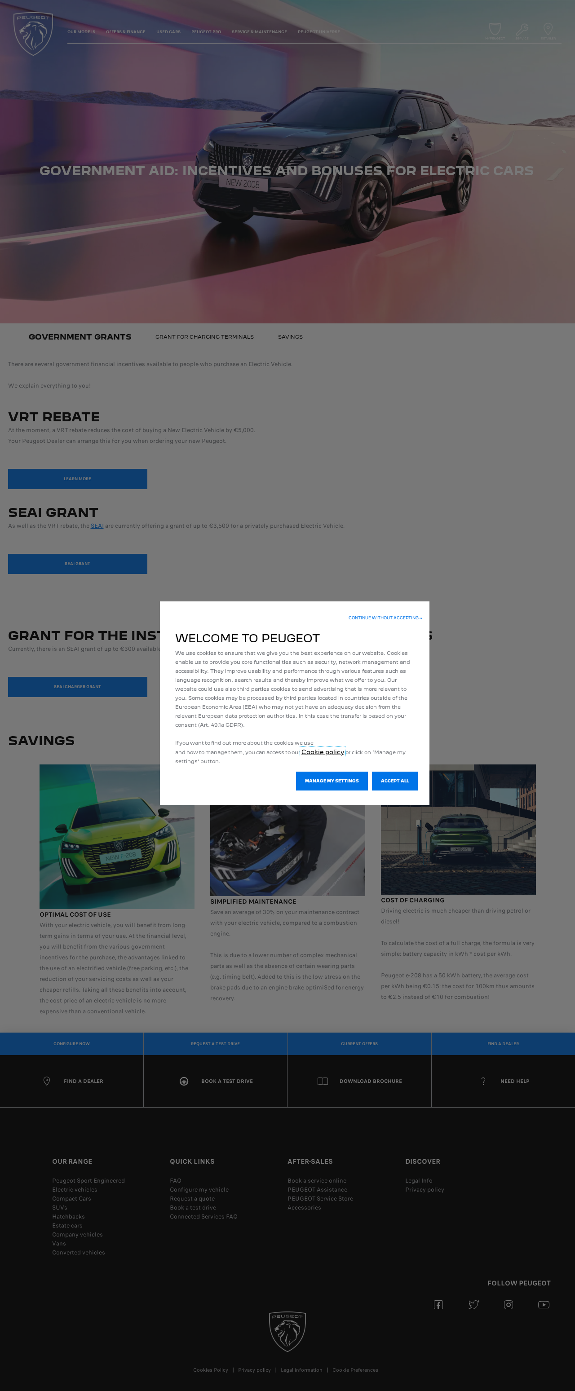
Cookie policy (322, 751)
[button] (385, 618)
